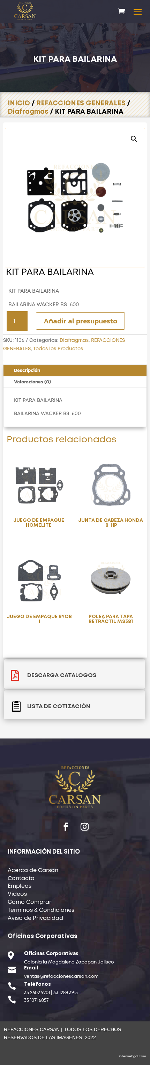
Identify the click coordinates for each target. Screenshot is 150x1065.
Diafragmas (28, 112)
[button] (134, 139)
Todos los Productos (58, 349)
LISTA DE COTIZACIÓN (58, 706)
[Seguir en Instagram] (84, 827)
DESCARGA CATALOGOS (61, 675)
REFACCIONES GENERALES (81, 103)
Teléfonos (37, 984)
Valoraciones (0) (32, 381)
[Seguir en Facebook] (66, 827)
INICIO (19, 103)
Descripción (27, 370)
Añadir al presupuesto (80, 320)
